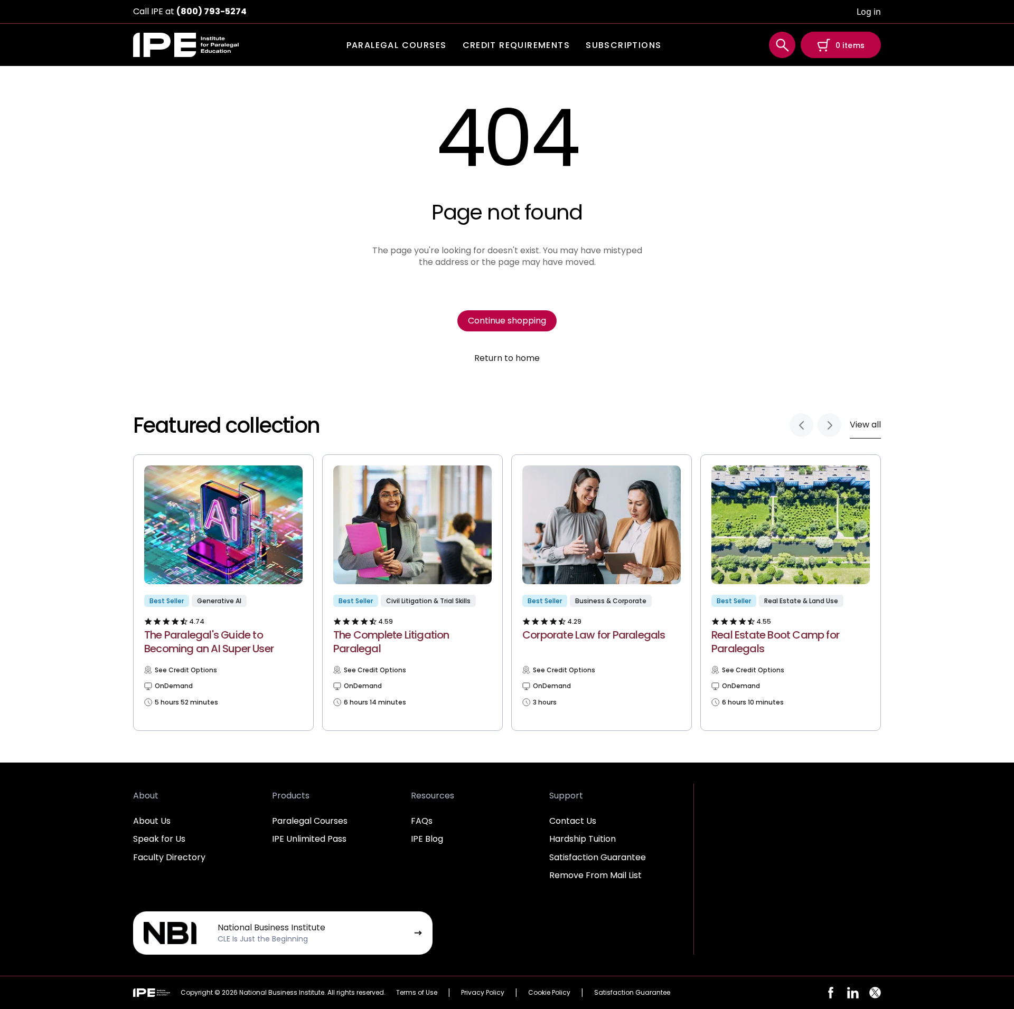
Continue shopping (507, 321)
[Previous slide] (801, 425)
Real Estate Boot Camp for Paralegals (775, 641)
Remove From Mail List (595, 875)
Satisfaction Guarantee (597, 857)
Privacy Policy (482, 992)
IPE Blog (427, 839)
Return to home (507, 358)
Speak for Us (159, 839)
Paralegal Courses (310, 821)
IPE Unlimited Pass (309, 839)
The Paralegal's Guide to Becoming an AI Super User (209, 641)
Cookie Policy (549, 992)
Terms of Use (416, 992)
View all (865, 424)
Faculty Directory (169, 857)
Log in (869, 11)
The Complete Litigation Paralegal (391, 641)
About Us (152, 821)
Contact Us (572, 821)
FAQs (422, 821)
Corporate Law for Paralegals (593, 634)
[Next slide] (829, 425)
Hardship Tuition (582, 839)
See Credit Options (186, 670)
